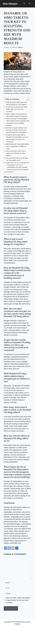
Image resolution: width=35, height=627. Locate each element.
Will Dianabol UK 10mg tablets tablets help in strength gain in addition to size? (17, 146)
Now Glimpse (10, 3)
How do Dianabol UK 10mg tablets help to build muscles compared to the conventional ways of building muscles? (17, 122)
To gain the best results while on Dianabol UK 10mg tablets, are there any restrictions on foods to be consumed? (17, 138)
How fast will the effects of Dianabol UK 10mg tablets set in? (17, 159)
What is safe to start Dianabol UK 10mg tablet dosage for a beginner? (17, 115)
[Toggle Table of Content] (27, 99)
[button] (24, 4)
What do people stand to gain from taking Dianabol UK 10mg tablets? (16, 103)
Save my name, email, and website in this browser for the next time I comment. (18, 600)
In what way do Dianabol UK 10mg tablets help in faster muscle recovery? (16, 109)
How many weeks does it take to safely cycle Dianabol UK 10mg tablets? (16, 153)
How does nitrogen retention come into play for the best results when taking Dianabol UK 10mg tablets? (16, 130)
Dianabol (7, 481)
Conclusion (10, 172)
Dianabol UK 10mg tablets (16, 217)
